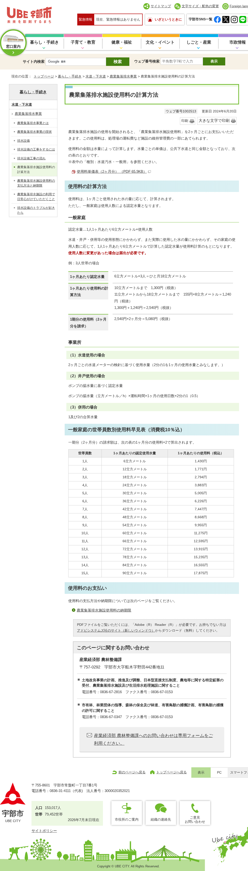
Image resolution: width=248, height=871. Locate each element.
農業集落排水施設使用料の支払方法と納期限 (36, 183)
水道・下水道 (95, 76)
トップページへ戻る (171, 772)
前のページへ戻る (132, 772)
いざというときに (168, 19)
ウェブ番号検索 (147, 61)
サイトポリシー (44, 831)
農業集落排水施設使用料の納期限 (104, 610)
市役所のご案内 (127, 819)
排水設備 (23, 140)
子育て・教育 (83, 42)
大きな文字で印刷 (214, 120)
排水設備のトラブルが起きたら (36, 210)
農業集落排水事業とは (33, 123)
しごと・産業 (198, 42)
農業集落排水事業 (123, 76)
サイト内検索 (34, 61)
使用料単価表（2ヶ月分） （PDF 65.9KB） (112, 171)
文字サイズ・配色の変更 (200, 6)
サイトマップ (161, 6)
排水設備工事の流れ (31, 158)
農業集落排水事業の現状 (34, 131)
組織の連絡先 (161, 819)
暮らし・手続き (44, 42)
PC (219, 772)
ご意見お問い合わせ (195, 820)
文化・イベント (160, 42)
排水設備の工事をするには (36, 149)
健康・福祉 (121, 42)
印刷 (184, 121)
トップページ (44, 76)
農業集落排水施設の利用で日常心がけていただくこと (36, 196)
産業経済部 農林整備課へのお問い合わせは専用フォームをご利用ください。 (153, 739)
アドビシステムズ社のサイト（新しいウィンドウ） (116, 630)
